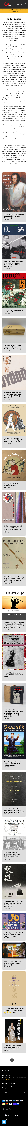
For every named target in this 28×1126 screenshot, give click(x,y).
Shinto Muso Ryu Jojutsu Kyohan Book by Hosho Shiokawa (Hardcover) (12, 1047)
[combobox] (18, 5)
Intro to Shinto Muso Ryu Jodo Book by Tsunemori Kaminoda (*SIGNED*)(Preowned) (12, 395)
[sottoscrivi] (24, 1092)
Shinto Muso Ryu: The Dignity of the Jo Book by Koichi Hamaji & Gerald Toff (14, 810)
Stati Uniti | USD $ (13, 1115)
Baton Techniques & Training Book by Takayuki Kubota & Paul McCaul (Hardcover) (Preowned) (14, 579)
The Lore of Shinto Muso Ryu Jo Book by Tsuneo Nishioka (14, 1009)
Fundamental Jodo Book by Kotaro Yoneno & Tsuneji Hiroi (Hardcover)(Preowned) (13, 904)
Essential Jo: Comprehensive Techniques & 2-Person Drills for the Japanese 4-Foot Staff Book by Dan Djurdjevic (14, 624)
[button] (2, 4)
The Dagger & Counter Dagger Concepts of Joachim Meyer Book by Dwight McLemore (14, 440)
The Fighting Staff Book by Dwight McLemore (13, 485)
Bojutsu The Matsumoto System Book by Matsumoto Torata (13, 674)
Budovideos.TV (7, 1075)
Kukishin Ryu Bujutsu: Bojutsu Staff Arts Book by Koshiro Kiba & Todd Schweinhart (13, 855)
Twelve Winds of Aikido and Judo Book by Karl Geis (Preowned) (14, 216)
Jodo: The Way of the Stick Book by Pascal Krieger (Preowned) (13, 963)
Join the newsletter (8, 1083)
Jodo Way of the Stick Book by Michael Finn (13, 311)
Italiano (7, 1120)
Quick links (6, 1071)
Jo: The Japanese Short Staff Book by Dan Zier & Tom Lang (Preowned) (13, 934)
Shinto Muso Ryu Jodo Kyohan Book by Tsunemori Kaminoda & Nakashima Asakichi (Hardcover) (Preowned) (13, 713)
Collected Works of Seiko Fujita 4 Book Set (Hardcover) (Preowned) (13, 347)
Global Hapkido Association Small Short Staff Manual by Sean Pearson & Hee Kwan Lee (13, 528)
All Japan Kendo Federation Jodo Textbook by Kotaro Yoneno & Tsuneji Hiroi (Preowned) (13, 264)
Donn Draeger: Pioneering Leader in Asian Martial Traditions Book (13, 763)
